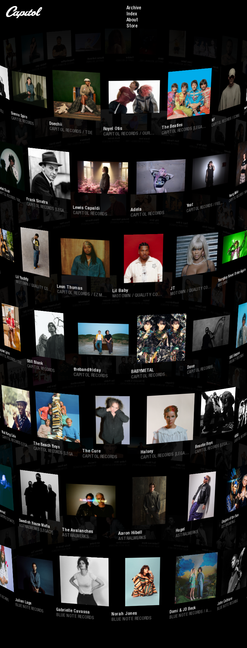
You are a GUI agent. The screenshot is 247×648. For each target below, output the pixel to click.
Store (132, 26)
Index (132, 14)
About (132, 20)
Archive (134, 8)
